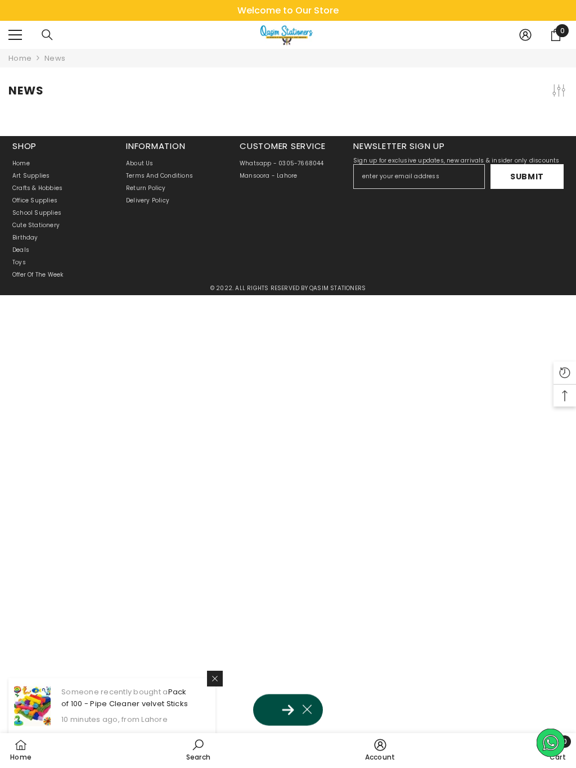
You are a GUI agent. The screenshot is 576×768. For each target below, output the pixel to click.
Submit (527, 176)
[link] (198, 750)
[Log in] (525, 35)
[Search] (47, 35)
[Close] (215, 678)
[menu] (15, 35)
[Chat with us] (551, 743)
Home (20, 58)
